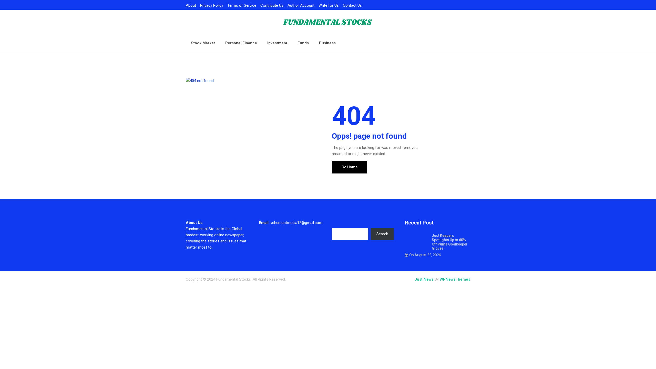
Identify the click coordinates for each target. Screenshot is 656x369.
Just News (424, 279)
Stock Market (203, 43)
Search (338, 222)
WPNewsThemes (455, 279)
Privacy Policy (211, 5)
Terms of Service (241, 5)
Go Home (349, 167)
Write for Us (329, 5)
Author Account (301, 5)
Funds (303, 43)
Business (327, 43)
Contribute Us (271, 5)
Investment (277, 43)
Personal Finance (241, 43)
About (191, 5)
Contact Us (352, 5)
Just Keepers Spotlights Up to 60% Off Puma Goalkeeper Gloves (450, 241)
